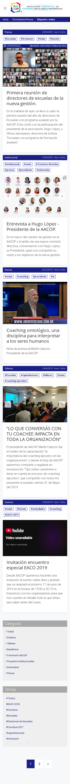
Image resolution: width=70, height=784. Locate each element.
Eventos (9, 502)
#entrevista (43, 170)
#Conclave (12, 709)
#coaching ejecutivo (16, 381)
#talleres (48, 375)
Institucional (11, 157)
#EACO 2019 (11, 514)
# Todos (10, 698)
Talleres (9, 368)
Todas (10, 631)
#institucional (12, 164)
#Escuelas (10, 39)
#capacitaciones (29, 375)
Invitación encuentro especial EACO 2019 (28, 565)
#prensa (9, 170)
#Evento (54, 39)
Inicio (6, 19)
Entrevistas (13, 667)
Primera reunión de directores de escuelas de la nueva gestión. (35, 97)
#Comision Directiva (47, 164)
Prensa (8, 32)
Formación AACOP (17, 655)
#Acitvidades (38, 509)
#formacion (27, 39)
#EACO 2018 (13, 704)
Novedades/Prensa (23, 19)
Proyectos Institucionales (20, 661)
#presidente (25, 170)
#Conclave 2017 (14, 727)
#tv (53, 276)
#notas (41, 39)
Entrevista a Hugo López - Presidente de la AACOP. (33, 226)
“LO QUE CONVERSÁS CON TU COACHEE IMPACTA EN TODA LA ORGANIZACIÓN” (34, 433)
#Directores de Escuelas (19, 721)
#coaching (22, 276)
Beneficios (12, 649)
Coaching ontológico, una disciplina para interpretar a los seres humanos (33, 335)
